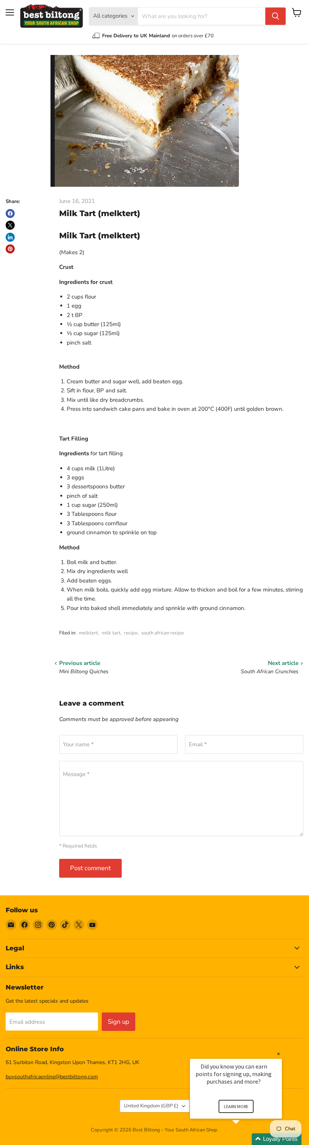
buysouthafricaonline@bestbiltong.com (52, 1076)
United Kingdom (151, 1105)
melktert (88, 633)
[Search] (275, 16)
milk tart (111, 633)
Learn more (236, 1106)
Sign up (118, 1021)
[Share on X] (10, 225)
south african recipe (162, 633)
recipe (131, 633)
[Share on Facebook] (10, 213)
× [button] (278, 1053)
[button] (244, 1139)
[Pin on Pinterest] (10, 248)
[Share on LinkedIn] (10, 237)
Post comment (90, 868)
